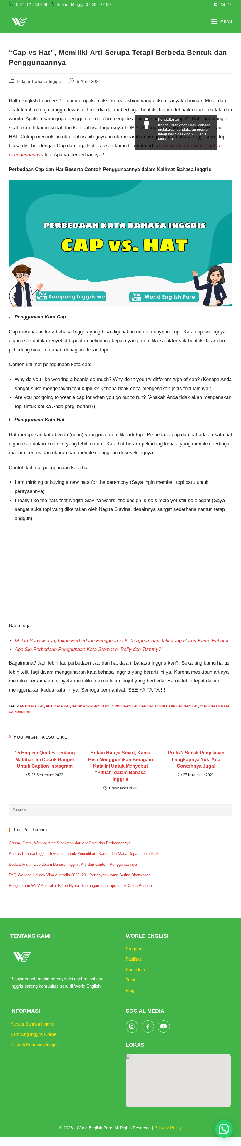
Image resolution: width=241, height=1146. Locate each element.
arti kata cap (32, 706)
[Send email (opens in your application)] (229, 5)
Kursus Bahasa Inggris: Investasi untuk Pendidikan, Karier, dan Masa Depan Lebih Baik (83, 853)
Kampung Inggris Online (33, 1034)
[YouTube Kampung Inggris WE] (164, 1026)
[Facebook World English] (148, 1026)
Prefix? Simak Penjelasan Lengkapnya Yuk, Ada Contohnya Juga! (196, 759)
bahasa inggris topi (90, 706)
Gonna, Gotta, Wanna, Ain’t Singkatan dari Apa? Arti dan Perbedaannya (70, 843)
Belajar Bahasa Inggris (40, 81)
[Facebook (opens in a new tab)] (215, 5)
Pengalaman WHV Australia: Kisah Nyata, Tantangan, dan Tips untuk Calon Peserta (80, 885)
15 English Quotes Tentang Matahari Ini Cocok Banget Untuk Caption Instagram (45, 759)
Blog (130, 990)
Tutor (130, 979)
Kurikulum (135, 969)
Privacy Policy (168, 1127)
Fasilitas (134, 959)
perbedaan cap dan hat (132, 706)
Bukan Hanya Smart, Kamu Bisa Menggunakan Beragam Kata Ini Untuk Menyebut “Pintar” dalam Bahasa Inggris (120, 766)
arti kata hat (58, 706)
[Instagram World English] (132, 1026)
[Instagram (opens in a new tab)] (222, 5)
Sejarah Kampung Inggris (34, 1044)
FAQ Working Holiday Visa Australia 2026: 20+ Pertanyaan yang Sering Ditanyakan (79, 875)
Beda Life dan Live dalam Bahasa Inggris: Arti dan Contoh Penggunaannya (73, 864)
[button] (224, 1129)
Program (134, 948)
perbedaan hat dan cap (176, 706)
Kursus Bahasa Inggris (32, 1023)
